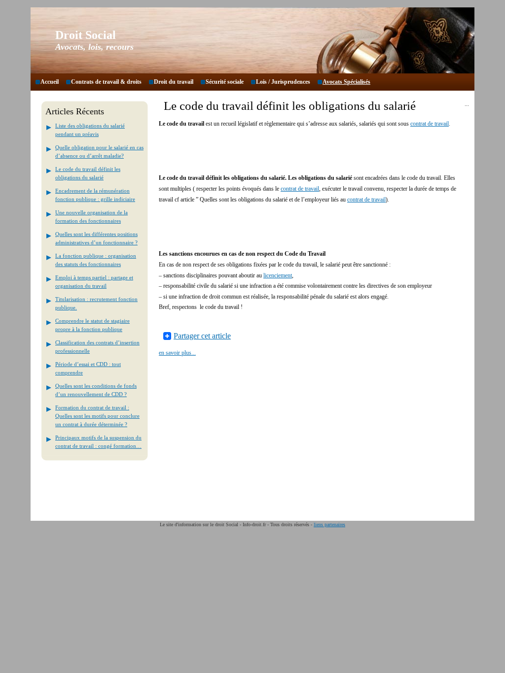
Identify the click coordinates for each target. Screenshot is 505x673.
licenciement (277, 275)
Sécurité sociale (225, 81)
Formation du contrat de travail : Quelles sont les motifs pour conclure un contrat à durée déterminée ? (97, 415)
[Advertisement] (274, 154)
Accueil (49, 81)
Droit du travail (173, 81)
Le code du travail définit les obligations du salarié (290, 105)
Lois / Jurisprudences (283, 81)
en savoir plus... (177, 352)
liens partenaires (329, 524)
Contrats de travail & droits (106, 81)
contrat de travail (429, 123)
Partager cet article (202, 336)
